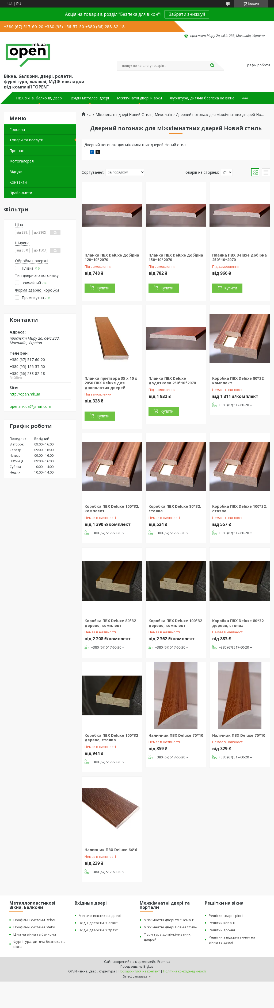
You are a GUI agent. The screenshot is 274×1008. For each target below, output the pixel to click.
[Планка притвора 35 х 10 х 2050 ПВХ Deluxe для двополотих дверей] (112, 338)
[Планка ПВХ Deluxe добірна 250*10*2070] (240, 215)
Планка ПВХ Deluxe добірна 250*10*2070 (239, 257)
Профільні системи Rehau (34, 919)
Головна (17, 129)
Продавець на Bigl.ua (137, 966)
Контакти (18, 182)
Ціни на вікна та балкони (34, 934)
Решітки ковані (222, 922)
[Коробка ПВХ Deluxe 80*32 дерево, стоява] (240, 581)
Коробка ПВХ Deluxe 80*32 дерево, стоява (238, 623)
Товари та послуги (26, 139)
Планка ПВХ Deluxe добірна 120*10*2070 (112, 257)
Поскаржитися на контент (139, 971)
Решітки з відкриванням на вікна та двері (232, 940)
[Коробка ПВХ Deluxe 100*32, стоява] (240, 466)
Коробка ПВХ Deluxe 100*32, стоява (239, 509)
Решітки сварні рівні (226, 915)
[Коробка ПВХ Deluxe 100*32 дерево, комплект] (176, 581)
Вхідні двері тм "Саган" (98, 922)
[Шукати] (212, 66)
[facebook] (92, 152)
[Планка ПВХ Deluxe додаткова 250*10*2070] (176, 338)
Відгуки (15, 171)
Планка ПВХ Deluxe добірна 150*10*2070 (176, 257)
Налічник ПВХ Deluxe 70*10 (238, 735)
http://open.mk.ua (25, 394)
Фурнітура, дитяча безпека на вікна (202, 98)
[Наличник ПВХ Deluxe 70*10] (176, 695)
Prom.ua (163, 961)
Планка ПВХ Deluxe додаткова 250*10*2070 (172, 381)
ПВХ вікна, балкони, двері (39, 98)
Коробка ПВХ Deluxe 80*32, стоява (175, 509)
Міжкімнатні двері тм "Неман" (169, 919)
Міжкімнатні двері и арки (139, 98)
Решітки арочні (222, 930)
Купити (103, 287)
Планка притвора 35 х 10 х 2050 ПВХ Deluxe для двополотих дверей (111, 383)
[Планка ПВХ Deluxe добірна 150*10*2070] (176, 215)
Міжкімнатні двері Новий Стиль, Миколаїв (134, 114)
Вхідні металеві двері (90, 98)
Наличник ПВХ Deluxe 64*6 (111, 849)
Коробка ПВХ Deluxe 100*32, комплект (112, 509)
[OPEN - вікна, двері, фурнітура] (28, 55)
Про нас (16, 150)
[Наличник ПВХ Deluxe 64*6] (112, 810)
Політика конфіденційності (184, 971)
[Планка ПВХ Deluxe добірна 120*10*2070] (112, 215)
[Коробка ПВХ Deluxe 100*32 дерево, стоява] (112, 695)
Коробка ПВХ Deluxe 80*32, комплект (238, 381)
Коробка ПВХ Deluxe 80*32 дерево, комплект (110, 623)
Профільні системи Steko (34, 927)
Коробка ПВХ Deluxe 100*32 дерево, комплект (175, 623)
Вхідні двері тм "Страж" (99, 930)
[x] (98, 152)
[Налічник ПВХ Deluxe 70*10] (240, 695)
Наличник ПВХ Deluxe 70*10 (176, 735)
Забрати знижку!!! (187, 14)
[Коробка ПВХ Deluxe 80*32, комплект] (240, 338)
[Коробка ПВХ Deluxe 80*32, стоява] (176, 466)
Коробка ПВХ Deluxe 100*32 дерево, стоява (111, 738)
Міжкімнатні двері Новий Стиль (170, 927)
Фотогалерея (21, 161)
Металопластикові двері (100, 915)
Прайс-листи (20, 192)
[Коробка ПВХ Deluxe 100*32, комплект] (112, 466)
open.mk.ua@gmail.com (30, 406)
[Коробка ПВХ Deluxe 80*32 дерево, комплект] (112, 581)
